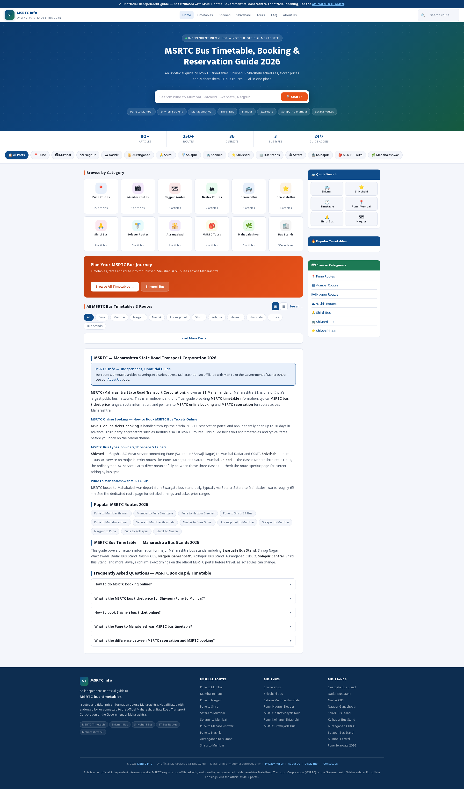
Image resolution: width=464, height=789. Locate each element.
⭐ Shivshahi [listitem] (241, 155)
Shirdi (199, 317)
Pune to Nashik (210, 733)
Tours (260, 15)
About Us (290, 15)
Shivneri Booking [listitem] (171, 111)
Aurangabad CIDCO (341, 726)
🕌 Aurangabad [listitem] (139, 155)
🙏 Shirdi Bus (321, 313)
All (88, 317)
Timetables (205, 15)
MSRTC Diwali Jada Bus (280, 726)
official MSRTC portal (328, 4)
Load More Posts (193, 338)
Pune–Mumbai (361, 203)
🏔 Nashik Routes (324, 304)
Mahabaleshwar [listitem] (202, 111)
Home (186, 15)
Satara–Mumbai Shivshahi (282, 700)
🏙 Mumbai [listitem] (63, 155)
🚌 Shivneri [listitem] (214, 155)
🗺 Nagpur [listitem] (88, 155)
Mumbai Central (339, 739)
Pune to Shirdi (209, 706)
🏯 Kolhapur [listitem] (320, 155)
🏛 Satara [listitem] (295, 155)
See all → (296, 306)
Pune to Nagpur (211, 700)
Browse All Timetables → (114, 286)
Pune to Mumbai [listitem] (141, 111)
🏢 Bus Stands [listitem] (269, 155)
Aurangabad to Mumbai (216, 739)
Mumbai (119, 317)
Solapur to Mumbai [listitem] (294, 111)
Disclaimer (311, 763)
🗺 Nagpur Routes (325, 294)
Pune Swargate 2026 (342, 745)
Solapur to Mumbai (213, 720)
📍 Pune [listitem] (40, 155)
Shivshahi (243, 15)
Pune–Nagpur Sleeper (279, 706)
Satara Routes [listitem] (324, 111)
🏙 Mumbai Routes (325, 285)
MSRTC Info (144, 763)
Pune (102, 317)
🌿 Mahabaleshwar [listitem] (385, 155)
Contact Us (330, 763)
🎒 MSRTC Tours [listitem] (350, 155)
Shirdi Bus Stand (339, 713)
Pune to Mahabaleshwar (216, 726)
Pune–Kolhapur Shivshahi (281, 720)
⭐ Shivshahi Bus (324, 331)
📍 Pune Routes (323, 276)
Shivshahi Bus (273, 694)
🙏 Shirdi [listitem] (166, 155)
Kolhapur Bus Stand (341, 720)
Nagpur (138, 317)
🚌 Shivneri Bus (323, 322)
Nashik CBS (336, 700)
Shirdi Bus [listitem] (227, 111)
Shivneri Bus (155, 286)
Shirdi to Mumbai (212, 745)
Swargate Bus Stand (342, 687)
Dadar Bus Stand (339, 694)
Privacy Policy (274, 763)
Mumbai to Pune (211, 694)
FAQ (274, 15)
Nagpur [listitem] (247, 111)
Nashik (156, 317)
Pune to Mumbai (211, 687)
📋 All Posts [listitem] (16, 155)
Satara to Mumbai (212, 713)
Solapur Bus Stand (341, 733)
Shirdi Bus (327, 218)
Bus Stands (95, 326)
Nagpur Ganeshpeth (342, 706)
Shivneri (225, 15)
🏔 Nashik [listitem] (112, 155)
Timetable (327, 203)
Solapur (216, 317)
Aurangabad (178, 317)
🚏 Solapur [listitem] (189, 155)
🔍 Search (294, 96)
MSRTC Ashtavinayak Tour (282, 713)
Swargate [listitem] (267, 111)
